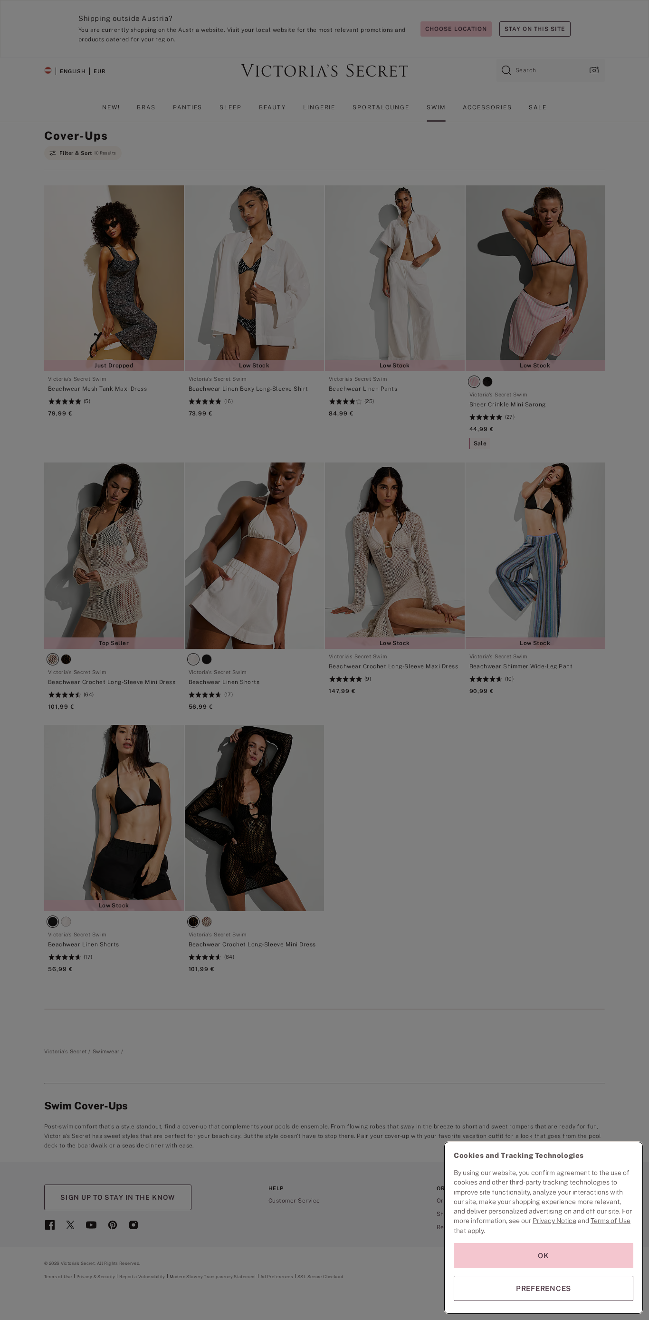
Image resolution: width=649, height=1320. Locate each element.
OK (543, 1256)
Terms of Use (610, 1220)
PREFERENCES (543, 1288)
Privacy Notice (554, 1220)
